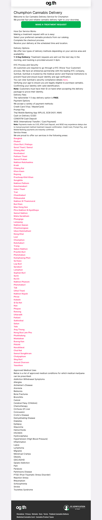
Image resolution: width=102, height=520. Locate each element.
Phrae (16, 296)
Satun (16, 323)
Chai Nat (18, 350)
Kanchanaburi (20, 186)
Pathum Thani (20, 156)
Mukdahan (19, 338)
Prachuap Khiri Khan (23, 177)
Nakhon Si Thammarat (24, 201)
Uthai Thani (19, 290)
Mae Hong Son (21, 207)
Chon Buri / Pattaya (23, 144)
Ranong (17, 311)
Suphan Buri (20, 273)
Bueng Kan (19, 341)
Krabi (16, 165)
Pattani (17, 317)
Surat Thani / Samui (23, 147)
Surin (16, 275)
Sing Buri (18, 359)
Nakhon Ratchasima (23, 162)
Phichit (17, 344)
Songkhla (18, 180)
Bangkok (18, 138)
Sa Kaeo (18, 261)
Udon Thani (19, 189)
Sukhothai (18, 320)
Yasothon (18, 365)
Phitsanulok (19, 198)
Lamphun (18, 270)
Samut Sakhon (21, 213)
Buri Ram (18, 204)
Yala (16, 326)
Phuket (17, 141)
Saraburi (18, 267)
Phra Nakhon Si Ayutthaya (26, 210)
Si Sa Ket (18, 302)
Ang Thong (19, 329)
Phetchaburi (20, 284)
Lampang (18, 222)
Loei (16, 237)
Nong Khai (19, 234)
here (65, 80)
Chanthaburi (20, 195)
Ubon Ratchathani (22, 231)
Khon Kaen (19, 171)
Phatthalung (19, 335)
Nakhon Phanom (22, 281)
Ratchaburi (19, 243)
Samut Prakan (20, 159)
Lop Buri (18, 264)
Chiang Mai (19, 150)
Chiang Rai (19, 168)
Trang (16, 246)
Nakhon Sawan (21, 225)
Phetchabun (19, 255)
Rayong (17, 174)
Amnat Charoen (21, 362)
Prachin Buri (20, 252)
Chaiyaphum (20, 356)
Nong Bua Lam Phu (23, 332)
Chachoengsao (21, 228)
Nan (16, 305)
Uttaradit (18, 314)
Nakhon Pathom (21, 183)
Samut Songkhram (23, 353)
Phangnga (18, 219)
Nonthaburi (19, 153)
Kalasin (17, 299)
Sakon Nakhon (21, 249)
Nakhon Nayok (21, 293)
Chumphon (19, 240)
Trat (16, 192)
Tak (15, 287)
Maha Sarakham (21, 216)
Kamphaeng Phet (22, 258)
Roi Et (16, 278)
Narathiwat (19, 347)
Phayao (17, 308)
